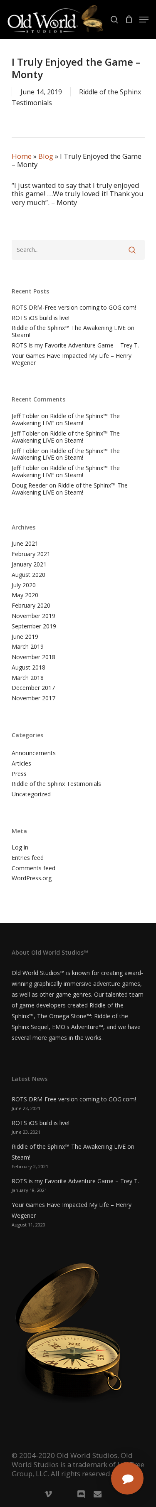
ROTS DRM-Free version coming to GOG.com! (74, 307)
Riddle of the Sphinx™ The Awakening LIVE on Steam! (73, 332)
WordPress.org (32, 878)
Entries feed (28, 858)
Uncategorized (31, 794)
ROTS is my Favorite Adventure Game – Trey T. (75, 345)
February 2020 (31, 605)
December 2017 (33, 688)
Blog (45, 156)
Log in (20, 847)
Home (22, 156)
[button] (144, 19)
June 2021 (25, 543)
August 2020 (28, 575)
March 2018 (28, 678)
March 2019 (28, 646)
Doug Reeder (29, 485)
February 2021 (31, 554)
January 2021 (29, 564)
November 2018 (33, 657)
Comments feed (33, 868)
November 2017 (33, 698)
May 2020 (25, 595)
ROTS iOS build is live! (40, 318)
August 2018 (28, 667)
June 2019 (25, 636)
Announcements (34, 753)
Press (19, 774)
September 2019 (34, 626)
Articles (21, 763)
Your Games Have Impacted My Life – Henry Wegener (71, 359)
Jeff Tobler (26, 416)
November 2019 (33, 616)
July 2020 (24, 585)
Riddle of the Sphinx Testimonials (56, 784)
